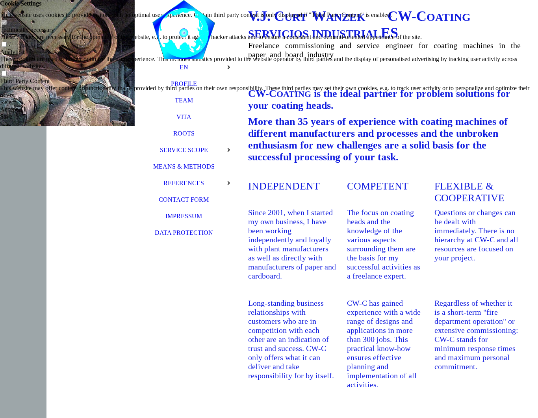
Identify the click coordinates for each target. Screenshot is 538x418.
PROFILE (184, 83)
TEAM (184, 100)
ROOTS (184, 133)
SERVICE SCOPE (184, 150)
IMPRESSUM (183, 216)
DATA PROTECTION (184, 232)
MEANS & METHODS (184, 166)
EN (184, 67)
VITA (183, 116)
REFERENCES (183, 183)
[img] (67, 209)
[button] (269, 102)
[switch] (4, 22)
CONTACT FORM (184, 199)
